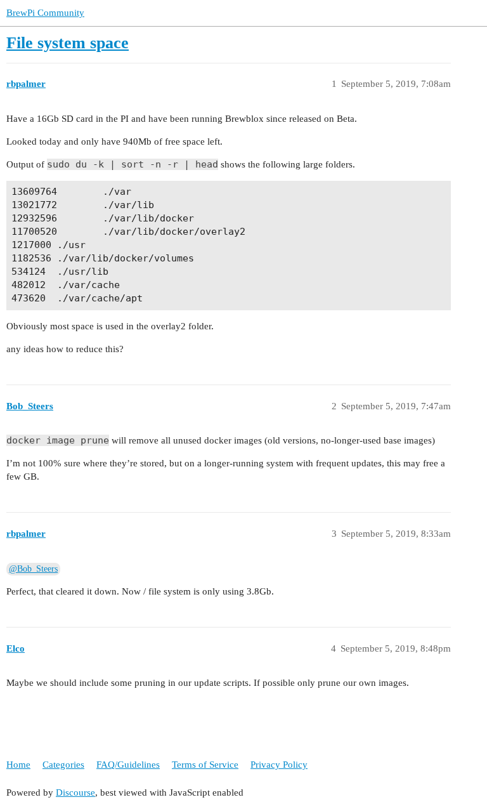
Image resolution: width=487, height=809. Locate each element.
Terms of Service (205, 765)
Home (18, 765)
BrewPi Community (45, 13)
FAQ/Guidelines (128, 765)
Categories (63, 765)
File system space (67, 43)
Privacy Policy (279, 765)
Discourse (75, 792)
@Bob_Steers (33, 569)
